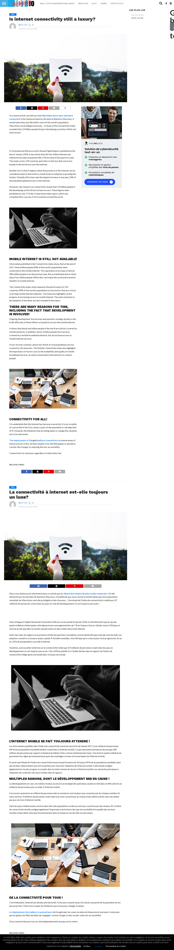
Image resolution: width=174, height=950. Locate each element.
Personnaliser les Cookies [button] (116, 946)
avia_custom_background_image (57, 3)
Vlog (94, 3)
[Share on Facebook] (21, 107)
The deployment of (19, 440)
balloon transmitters (47, 440)
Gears (104, 3)
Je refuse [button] (86, 946)
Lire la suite (75, 946)
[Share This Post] (32, 107)
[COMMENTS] (65, 107)
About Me (83, 3)
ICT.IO (24, 25)
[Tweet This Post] (56, 585)
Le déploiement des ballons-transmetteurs (31, 912)
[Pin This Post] (43, 107)
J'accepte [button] (98, 946)
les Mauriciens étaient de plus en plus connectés (83, 593)
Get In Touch (117, 3)
